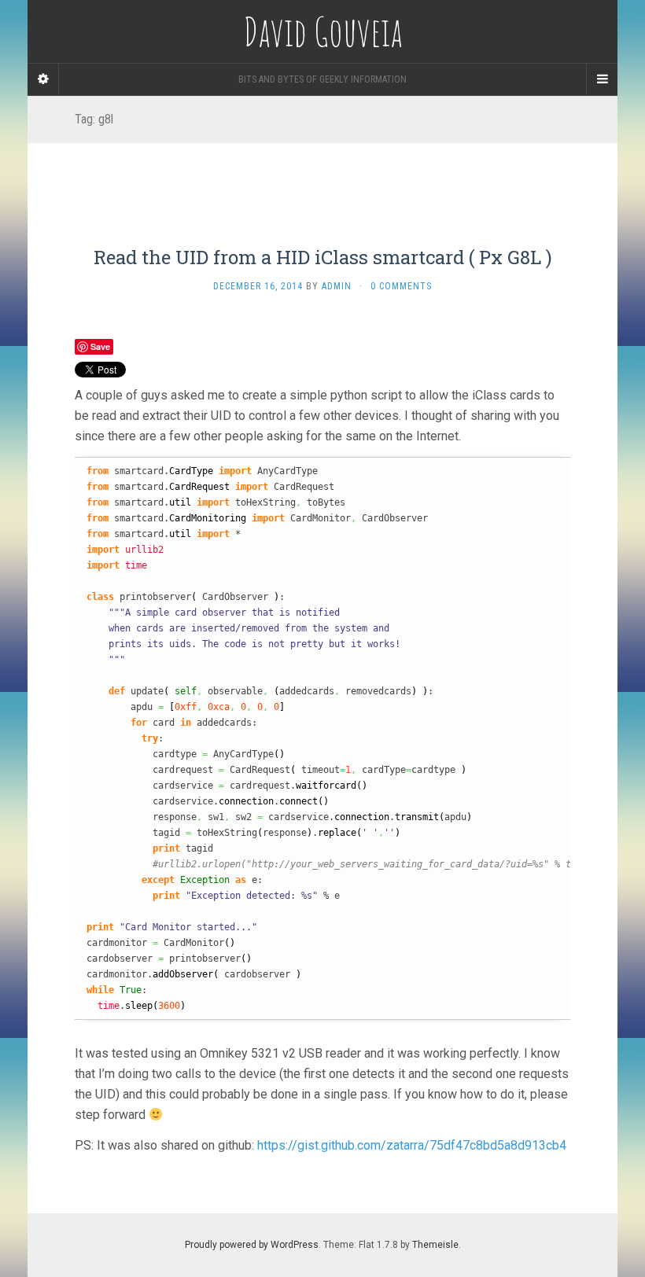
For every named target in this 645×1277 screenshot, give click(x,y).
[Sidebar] (43, 79)
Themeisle (435, 1244)
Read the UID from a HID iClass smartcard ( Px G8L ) (323, 257)
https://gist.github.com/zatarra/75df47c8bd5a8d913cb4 (411, 1145)
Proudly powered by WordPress (252, 1244)
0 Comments (401, 286)
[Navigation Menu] (601, 79)
